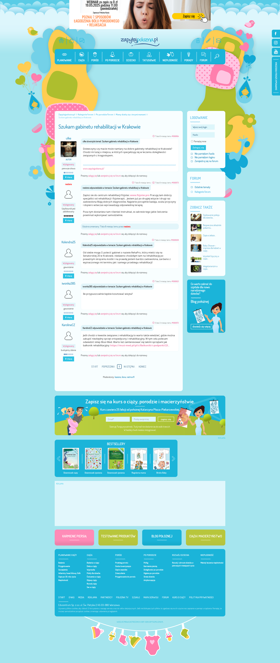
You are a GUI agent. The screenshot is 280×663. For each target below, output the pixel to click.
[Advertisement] (140, 86)
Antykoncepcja (149, 580)
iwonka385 (68, 283)
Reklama (92, 597)
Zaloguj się (198, 147)
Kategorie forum (203, 191)
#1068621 (175, 281)
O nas (72, 597)
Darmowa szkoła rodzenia (276, 76)
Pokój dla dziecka (93, 573)
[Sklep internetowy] (71, 40)
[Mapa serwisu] (208, 40)
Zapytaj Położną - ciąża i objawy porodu (140, 41)
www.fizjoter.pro (139, 195)
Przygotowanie (64, 566)
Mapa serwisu (151, 597)
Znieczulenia (120, 573)
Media (81, 597)
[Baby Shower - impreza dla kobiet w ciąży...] (196, 248)
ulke (68, 138)
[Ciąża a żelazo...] (196, 237)
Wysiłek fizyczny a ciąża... (211, 257)
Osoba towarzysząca (123, 566)
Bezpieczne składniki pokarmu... (212, 226)
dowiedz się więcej (201, 326)
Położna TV (122, 597)
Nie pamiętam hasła (204, 153)
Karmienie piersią (150, 566)
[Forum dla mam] (82, 40)
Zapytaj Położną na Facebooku (276, 34)
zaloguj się (92, 175)
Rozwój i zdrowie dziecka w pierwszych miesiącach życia (183, 564)
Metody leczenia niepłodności (212, 562)
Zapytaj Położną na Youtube (276, 52)
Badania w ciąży (93, 562)
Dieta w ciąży (92, 566)
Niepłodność (63, 580)
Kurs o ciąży (179, 597)
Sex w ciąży (91, 587)
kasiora (118, 377)
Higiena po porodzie (151, 573)
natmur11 (130, 377)
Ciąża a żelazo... (209, 235)
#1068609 (175, 240)
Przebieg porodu (121, 562)
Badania (61, 562)
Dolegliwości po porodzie (153, 569)
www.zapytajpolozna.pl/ (93, 168)
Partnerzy (106, 597)
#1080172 (175, 323)
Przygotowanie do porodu (125, 576)
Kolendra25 (68, 242)
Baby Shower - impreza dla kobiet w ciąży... (212, 248)
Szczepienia (63, 569)
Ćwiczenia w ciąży (94, 576)
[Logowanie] (198, 40)
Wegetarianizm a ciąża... (210, 267)
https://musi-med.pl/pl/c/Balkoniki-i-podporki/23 (139, 345)
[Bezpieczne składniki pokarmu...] (196, 227)
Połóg (146, 562)
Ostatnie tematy (202, 187)
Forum (165, 597)
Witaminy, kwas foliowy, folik (69, 573)
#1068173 (175, 182)
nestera (68, 184)
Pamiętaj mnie (200, 141)
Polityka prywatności (201, 597)
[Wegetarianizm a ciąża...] (196, 268)
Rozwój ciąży (92, 583)
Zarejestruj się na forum (206, 161)
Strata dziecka (149, 576)
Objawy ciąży (92, 580)
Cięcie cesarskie (121, 569)
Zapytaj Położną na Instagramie (276, 43)
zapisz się (166, 419)
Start (61, 597)
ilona (124, 377)
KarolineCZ (68, 325)
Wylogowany (68, 164)
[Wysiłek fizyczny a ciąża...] (196, 258)
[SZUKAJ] (215, 56)
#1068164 (175, 136)
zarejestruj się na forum (111, 175)
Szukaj (136, 597)
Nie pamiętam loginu (205, 157)
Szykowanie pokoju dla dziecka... (211, 216)
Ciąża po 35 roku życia (67, 576)
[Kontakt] (218, 40)
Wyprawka (91, 569)
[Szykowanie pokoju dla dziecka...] (196, 217)
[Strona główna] (61, 40)
